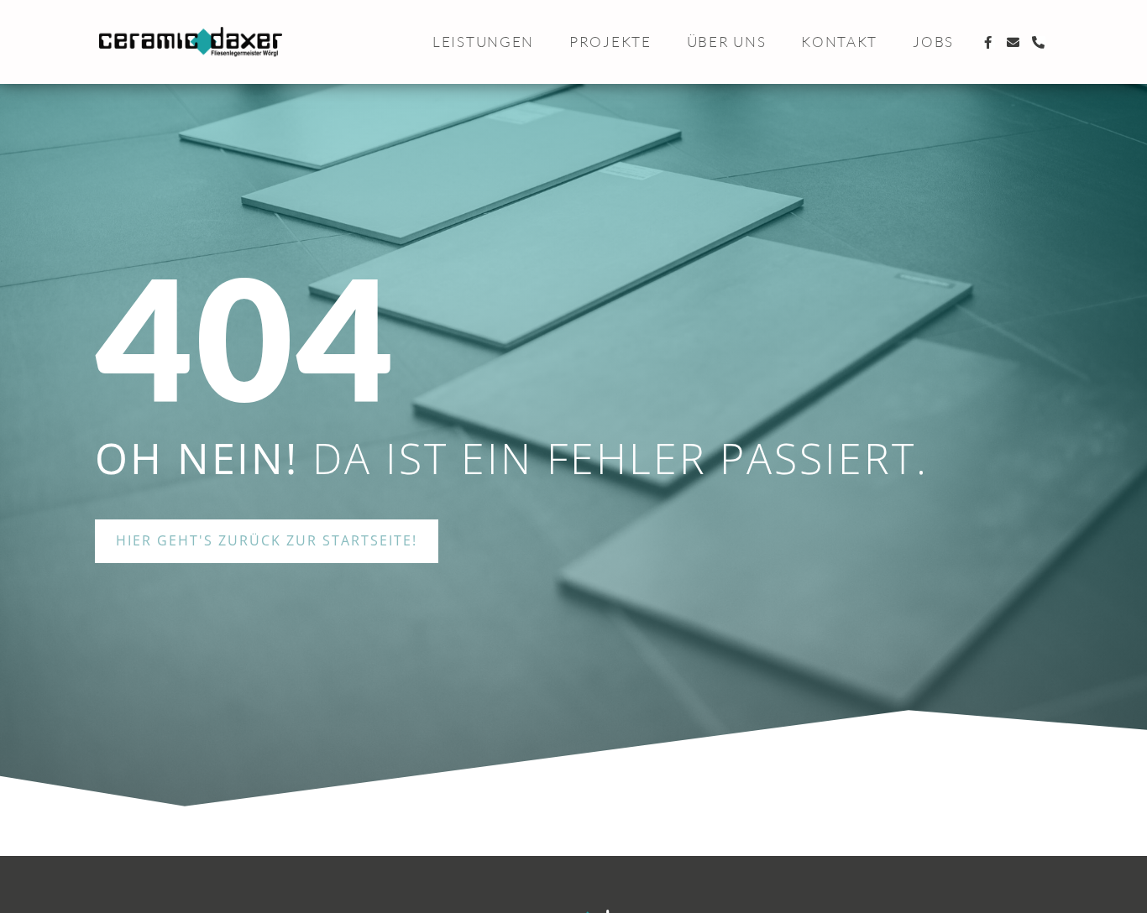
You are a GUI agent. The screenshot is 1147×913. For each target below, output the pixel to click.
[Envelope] (1014, 42)
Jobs (933, 41)
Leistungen (483, 41)
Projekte (610, 41)
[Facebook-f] (988, 42)
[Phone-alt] (1039, 42)
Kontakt (839, 41)
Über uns (727, 41)
